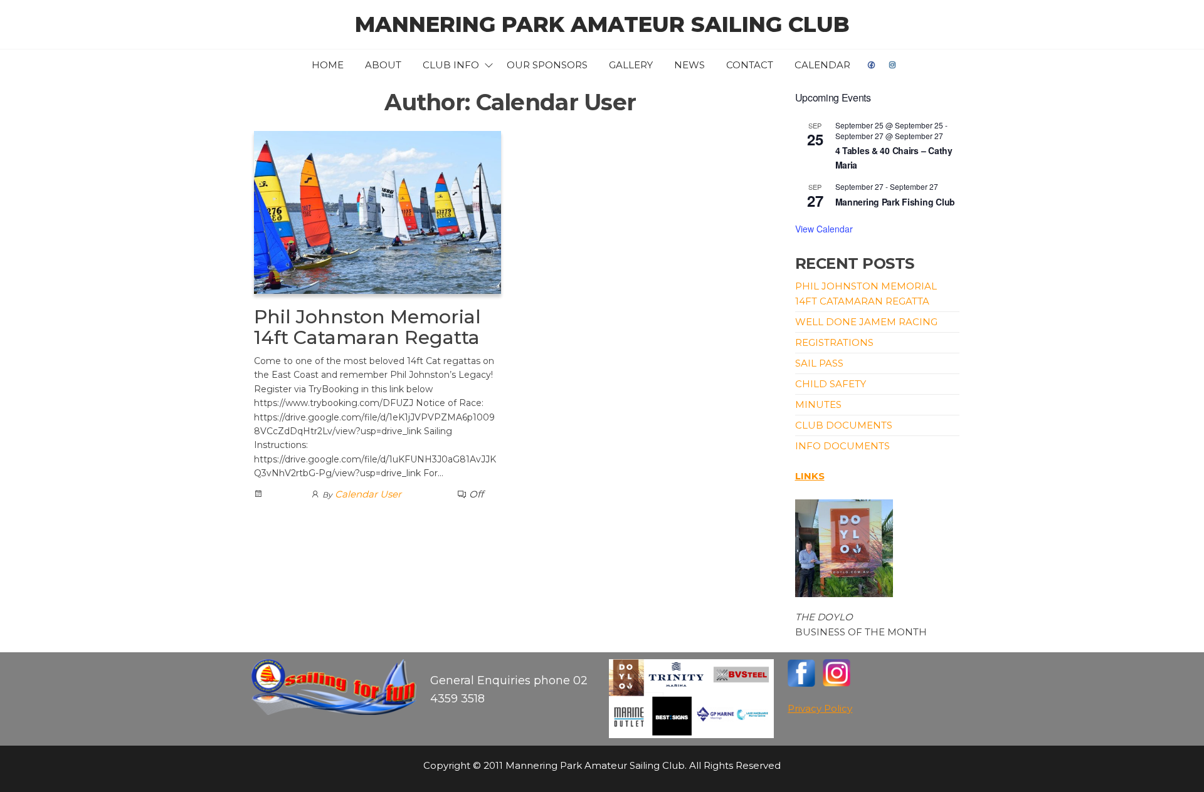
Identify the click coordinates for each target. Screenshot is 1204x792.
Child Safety (830, 384)
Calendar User (368, 494)
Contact (749, 65)
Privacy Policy (820, 708)
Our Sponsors (547, 65)
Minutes (818, 404)
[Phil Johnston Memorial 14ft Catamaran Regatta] (377, 211)
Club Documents (843, 425)
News (689, 65)
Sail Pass (819, 363)
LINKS (810, 476)
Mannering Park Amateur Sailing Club (602, 24)
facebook (871, 65)
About (383, 65)
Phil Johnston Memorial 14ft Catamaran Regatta (367, 327)
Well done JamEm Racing (866, 322)
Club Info (451, 65)
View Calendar (824, 228)
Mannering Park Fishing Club (895, 201)
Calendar (822, 65)
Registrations (834, 342)
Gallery (631, 65)
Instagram (893, 65)
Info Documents (842, 446)
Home (328, 65)
